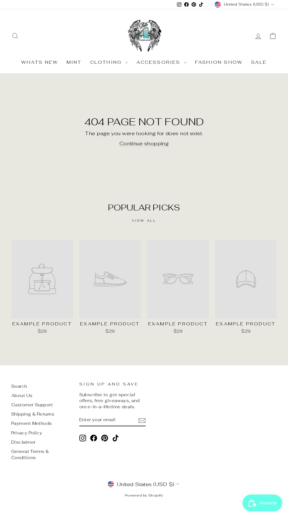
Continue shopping (144, 143)
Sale (259, 62)
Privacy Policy (26, 433)
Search (19, 386)
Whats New (39, 62)
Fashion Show (219, 62)
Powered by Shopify (144, 495)
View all (144, 220)
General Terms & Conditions (30, 454)
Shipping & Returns (32, 414)
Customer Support (32, 404)
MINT (74, 62)
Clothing (107, 62)
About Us (22, 395)
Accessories (159, 62)
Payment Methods (31, 423)
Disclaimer (23, 442)
